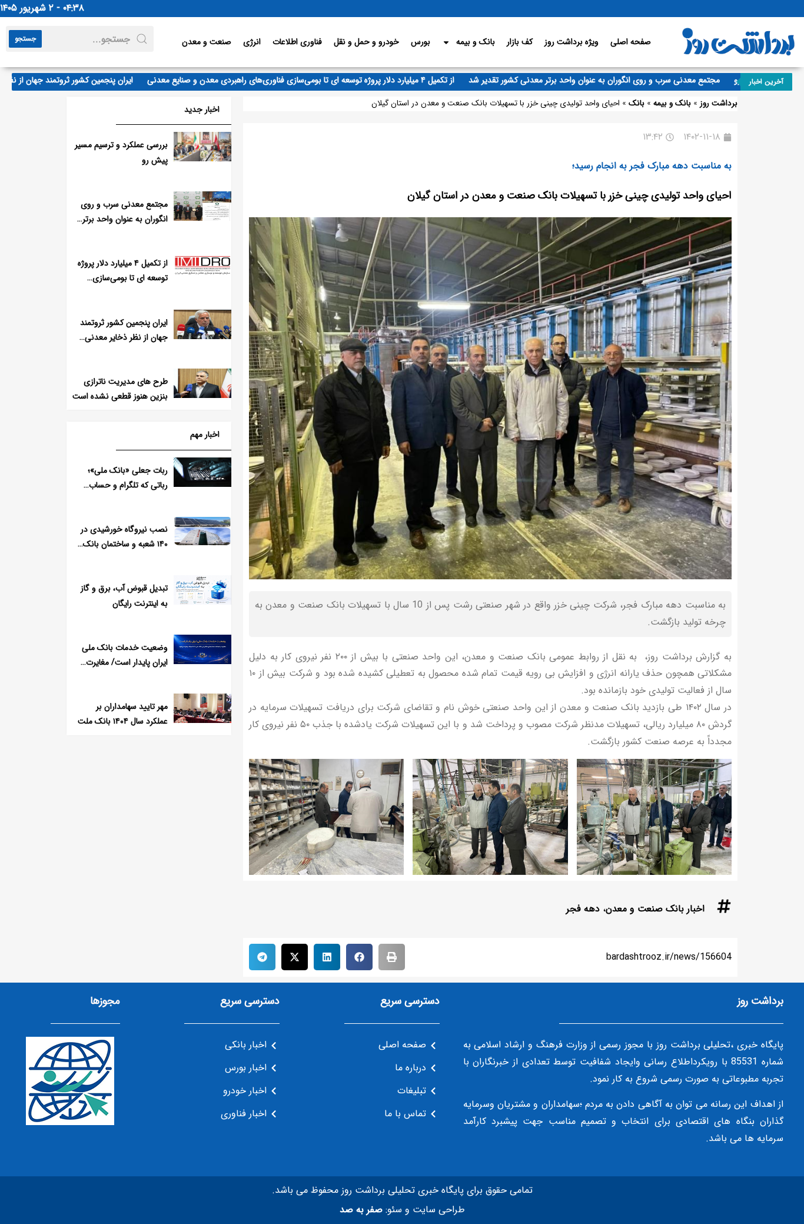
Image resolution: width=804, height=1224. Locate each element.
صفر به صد (361, 1209)
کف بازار (520, 41)
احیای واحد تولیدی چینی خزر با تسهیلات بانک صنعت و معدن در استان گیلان (569, 195)
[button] (391, 957)
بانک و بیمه (475, 41)
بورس (420, 41)
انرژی (252, 41)
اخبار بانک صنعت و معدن (655, 908)
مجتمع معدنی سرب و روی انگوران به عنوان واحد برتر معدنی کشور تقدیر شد (616, 80)
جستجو (25, 38)
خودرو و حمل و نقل (366, 41)
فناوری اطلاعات (297, 41)
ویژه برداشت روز (571, 41)
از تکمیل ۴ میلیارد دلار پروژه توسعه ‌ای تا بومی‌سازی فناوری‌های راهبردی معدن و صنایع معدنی (323, 80)
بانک (636, 103)
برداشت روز (718, 103)
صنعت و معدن (206, 41)
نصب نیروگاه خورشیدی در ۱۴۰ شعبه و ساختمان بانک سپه (124, 544)
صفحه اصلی (630, 41)
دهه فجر (583, 908)
